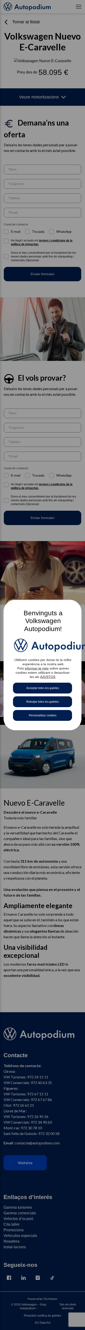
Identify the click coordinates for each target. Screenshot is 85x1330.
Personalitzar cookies (42, 715)
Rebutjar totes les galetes (42, 701)
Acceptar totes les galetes (42, 688)
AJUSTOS (47, 677)
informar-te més (37, 668)
